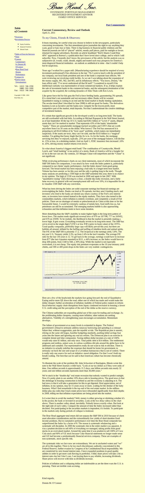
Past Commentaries (115, 25)
